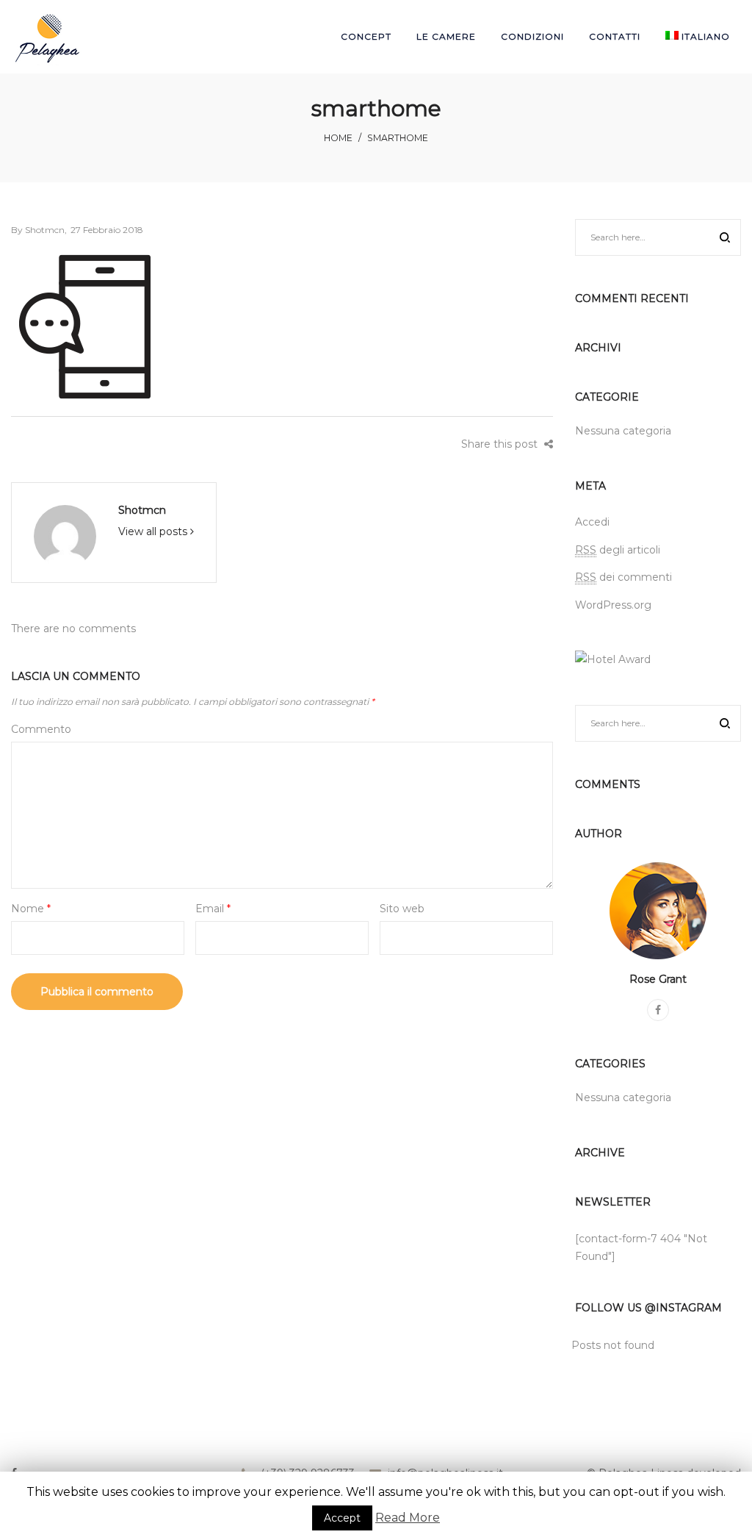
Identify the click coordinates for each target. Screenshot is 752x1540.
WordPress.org (613, 605)
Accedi (592, 522)
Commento (41, 729)
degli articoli (617, 549)
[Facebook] (658, 1010)
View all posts (154, 531)
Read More (407, 1518)
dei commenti (623, 577)
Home (338, 137)
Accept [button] (342, 1518)
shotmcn (38, 229)
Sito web (402, 908)
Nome (31, 908)
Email (213, 908)
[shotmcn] (65, 535)
